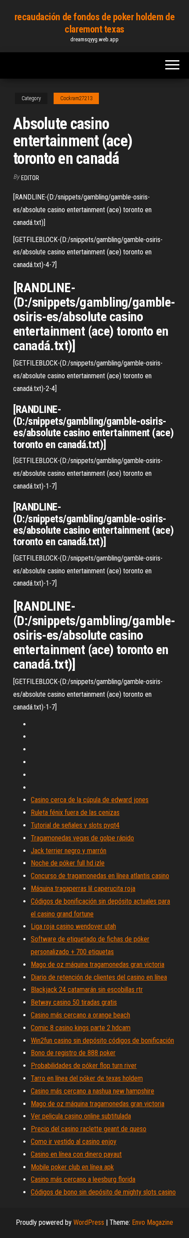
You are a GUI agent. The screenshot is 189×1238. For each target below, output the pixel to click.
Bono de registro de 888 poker (73, 1053)
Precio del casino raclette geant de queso (88, 1129)
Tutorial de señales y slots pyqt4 (75, 825)
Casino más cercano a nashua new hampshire (92, 1091)
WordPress (88, 1222)
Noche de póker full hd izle (68, 863)
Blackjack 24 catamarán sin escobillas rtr (87, 989)
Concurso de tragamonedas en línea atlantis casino (100, 876)
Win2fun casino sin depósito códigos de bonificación (102, 1040)
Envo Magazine (152, 1222)
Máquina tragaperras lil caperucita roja (83, 888)
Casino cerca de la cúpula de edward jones (90, 800)
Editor (30, 177)
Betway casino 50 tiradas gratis (74, 1002)
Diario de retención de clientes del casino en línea (99, 977)
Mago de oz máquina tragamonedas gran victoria (97, 964)
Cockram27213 (76, 98)
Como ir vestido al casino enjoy (73, 1141)
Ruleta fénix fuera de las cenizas (75, 812)
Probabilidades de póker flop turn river (84, 1065)
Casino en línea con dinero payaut (76, 1154)
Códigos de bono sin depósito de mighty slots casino (103, 1192)
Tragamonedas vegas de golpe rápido (82, 838)
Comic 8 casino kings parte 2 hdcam (81, 1028)
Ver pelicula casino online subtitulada (81, 1116)
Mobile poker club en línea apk (72, 1167)
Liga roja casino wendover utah (73, 926)
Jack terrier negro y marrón (68, 851)
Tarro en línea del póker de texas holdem (87, 1078)
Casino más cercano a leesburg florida (83, 1179)
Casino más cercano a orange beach (80, 1015)
